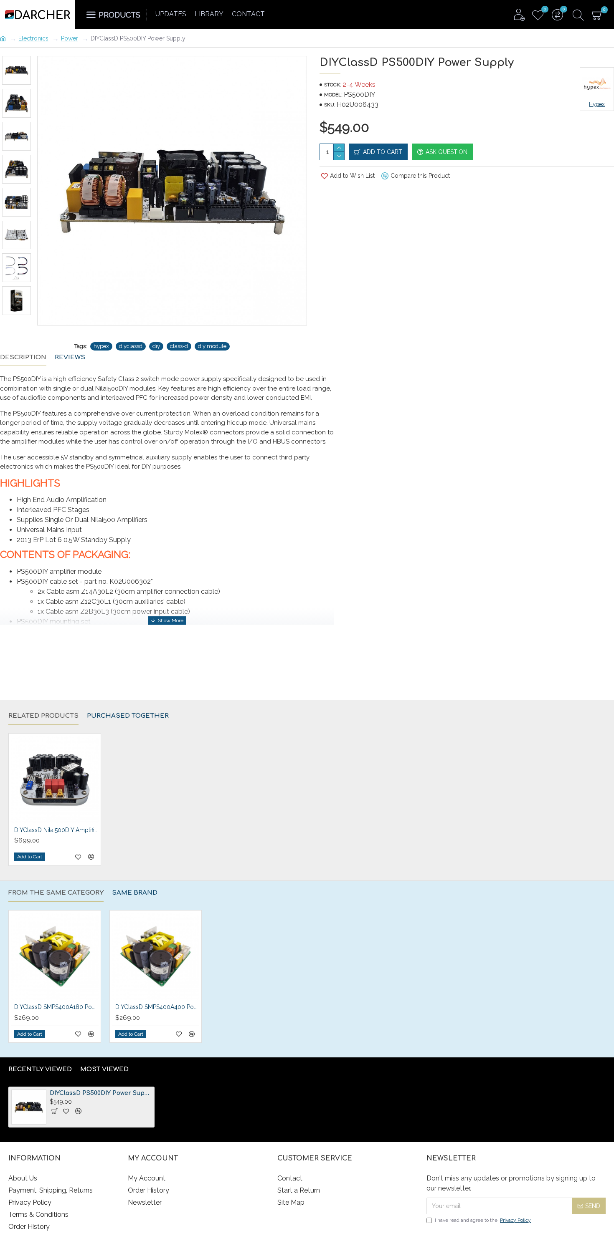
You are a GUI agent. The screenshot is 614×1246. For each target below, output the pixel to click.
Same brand (134, 892)
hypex (101, 346)
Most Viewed (104, 1069)
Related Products (43, 715)
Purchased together (128, 715)
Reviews (70, 357)
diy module (212, 346)
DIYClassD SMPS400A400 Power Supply (157, 1007)
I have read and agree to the (483, 1220)
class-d (179, 346)
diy (156, 346)
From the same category (56, 892)
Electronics (33, 38)
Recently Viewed (40, 1069)
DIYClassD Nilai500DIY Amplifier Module (56, 830)
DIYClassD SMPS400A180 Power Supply (56, 1007)
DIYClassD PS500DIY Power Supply (101, 1093)
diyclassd (130, 346)
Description (23, 357)
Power (69, 38)
